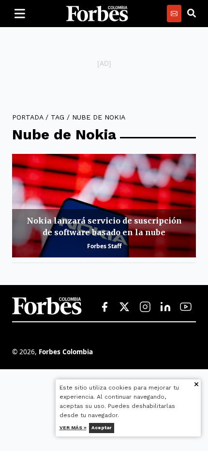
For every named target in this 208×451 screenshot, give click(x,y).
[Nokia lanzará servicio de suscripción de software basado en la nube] (104, 205)
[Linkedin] (165, 307)
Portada (27, 117)
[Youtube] (186, 307)
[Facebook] (104, 307)
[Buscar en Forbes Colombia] (191, 13)
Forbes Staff (104, 246)
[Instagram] (145, 307)
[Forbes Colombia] (97, 13)
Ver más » (73, 427)
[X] (125, 307)
